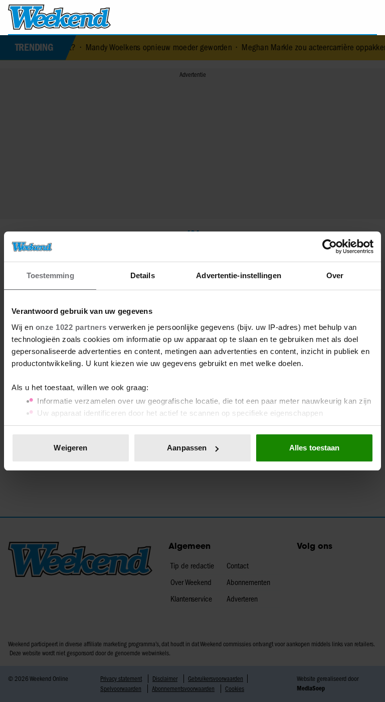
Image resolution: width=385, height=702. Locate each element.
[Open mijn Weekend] (339, 17)
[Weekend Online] (59, 17)
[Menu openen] (312, 17)
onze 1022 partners (71, 327)
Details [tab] (142, 275)
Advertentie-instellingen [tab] (238, 275)
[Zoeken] (369, 18)
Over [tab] (334, 275)
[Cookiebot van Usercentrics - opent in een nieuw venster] (329, 246)
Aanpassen (187, 447)
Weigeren (70, 447)
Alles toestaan (314, 447)
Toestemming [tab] (50, 275)
